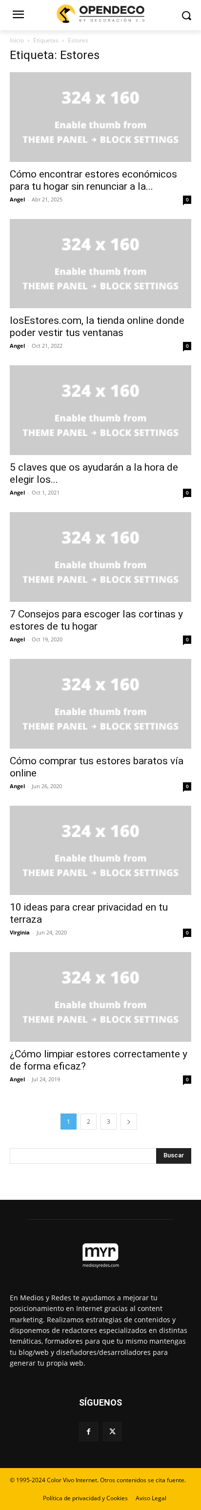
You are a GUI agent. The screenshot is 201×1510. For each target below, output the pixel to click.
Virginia (20, 932)
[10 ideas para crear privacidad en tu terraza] (100, 850)
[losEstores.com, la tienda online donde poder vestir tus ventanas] (100, 264)
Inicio (17, 40)
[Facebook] (88, 1431)
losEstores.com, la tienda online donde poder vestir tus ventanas (97, 326)
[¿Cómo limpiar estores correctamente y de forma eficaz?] (100, 997)
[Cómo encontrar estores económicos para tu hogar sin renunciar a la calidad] (100, 117)
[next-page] (129, 1121)
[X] (112, 1431)
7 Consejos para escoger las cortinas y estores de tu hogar (96, 620)
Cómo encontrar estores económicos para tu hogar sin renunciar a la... (93, 180)
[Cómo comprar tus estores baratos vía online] (100, 704)
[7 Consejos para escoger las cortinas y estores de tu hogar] (100, 557)
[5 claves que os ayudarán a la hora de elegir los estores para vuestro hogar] (100, 410)
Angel (17, 199)
